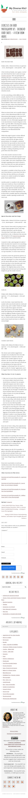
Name (3, 546)
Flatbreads (6, 661)
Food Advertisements (15, 573)
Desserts (5, 654)
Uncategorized (9, 502)
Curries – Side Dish (8, 651)
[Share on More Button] (25, 796)
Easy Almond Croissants (9, 609)
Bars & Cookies (7, 637)
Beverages (6, 640)
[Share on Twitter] (8, 796)
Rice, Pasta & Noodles (9, 684)
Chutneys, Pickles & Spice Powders (12, 647)
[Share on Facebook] (3, 796)
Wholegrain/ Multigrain (9, 698)
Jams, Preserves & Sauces (10, 668)
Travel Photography (8, 694)
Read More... (6, 726)
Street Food (6, 691)
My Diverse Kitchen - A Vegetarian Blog (14, 8)
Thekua (5, 604)
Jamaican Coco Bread (9, 607)
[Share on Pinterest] (14, 796)
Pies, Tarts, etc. (7, 680)
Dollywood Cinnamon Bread (11, 595)
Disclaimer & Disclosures (14, 733)
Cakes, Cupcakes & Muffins (10, 644)
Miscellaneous (7, 673)
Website (3, 557)
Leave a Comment (22, 39)
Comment (4, 530)
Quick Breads (6, 682)
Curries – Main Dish (8, 649)
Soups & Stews (7, 689)
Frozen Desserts (7, 665)
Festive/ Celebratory (8, 658)
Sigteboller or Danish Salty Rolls (12, 614)
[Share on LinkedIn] (19, 796)
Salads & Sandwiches (9, 687)
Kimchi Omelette (7, 602)
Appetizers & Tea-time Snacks (11, 635)
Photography (6, 677)
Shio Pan (5, 611)
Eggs (4, 656)
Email (3, 552)
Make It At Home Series (9, 670)
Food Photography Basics (10, 663)
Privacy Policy (14, 731)
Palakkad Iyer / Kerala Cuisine (11, 675)
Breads (5, 642)
